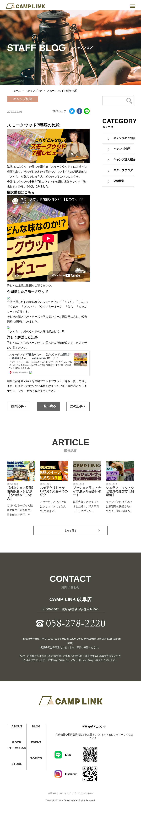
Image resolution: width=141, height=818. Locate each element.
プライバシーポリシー (83, 793)
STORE (17, 764)
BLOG (36, 726)
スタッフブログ (33, 90)
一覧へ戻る (48, 406)
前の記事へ (18, 406)
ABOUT (16, 726)
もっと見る (70, 530)
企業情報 (52, 793)
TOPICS (36, 758)
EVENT (36, 742)
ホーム (17, 90)
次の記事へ (78, 406)
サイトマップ (64, 793)
